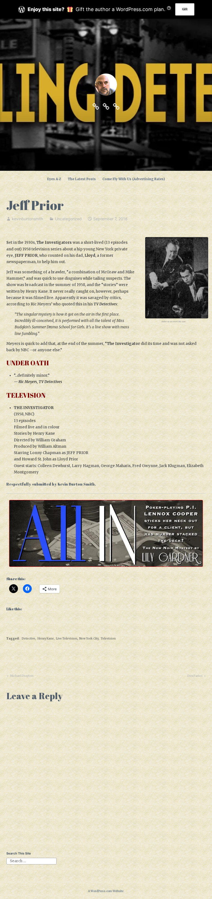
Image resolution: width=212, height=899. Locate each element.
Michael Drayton (21, 676)
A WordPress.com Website (105, 891)
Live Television (66, 638)
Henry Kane (46, 638)
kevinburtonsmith (27, 218)
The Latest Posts (82, 179)
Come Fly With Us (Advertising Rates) (133, 179)
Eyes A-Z (54, 179)
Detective (28, 638)
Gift (185, 9)
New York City (89, 638)
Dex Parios (195, 676)
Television (108, 638)
